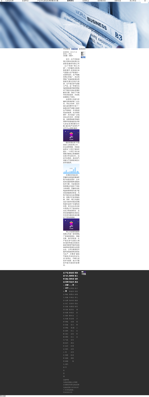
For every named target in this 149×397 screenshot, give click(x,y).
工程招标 (75, 290)
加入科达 (133, 0)
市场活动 (74, 49)
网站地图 (3, 396)
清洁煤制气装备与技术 (66, 340)
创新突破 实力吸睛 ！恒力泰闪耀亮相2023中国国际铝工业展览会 (82, 55)
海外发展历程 (71, 305)
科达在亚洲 (71, 322)
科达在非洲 (71, 337)
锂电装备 (66, 323)
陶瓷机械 (66, 296)
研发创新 (64, 326)
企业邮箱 (66, 384)
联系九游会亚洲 (64, 367)
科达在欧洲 (71, 352)
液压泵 (66, 350)
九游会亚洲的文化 (64, 308)
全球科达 (85, 0)
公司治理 (73, 341)
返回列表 (83, 57)
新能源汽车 (66, 364)
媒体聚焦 (82, 49)
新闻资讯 (70, 0)
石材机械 (66, 311)
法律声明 (66, 380)
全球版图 (71, 290)
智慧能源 (66, 356)
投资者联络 (73, 355)
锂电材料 (66, 329)
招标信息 (118, 0)
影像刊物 (64, 338)
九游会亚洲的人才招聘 (77, 311)
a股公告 (73, 331)
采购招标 (75, 302)
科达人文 (64, 350)
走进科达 (25, 0)
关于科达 (64, 290)
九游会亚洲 (9, 0)
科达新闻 (66, 49)
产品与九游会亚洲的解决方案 (47, 0)
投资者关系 (102, 0)
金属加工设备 (66, 303)
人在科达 (77, 332)
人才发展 (77, 290)
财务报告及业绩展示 (73, 313)
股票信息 (73, 293)
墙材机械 (66, 317)
